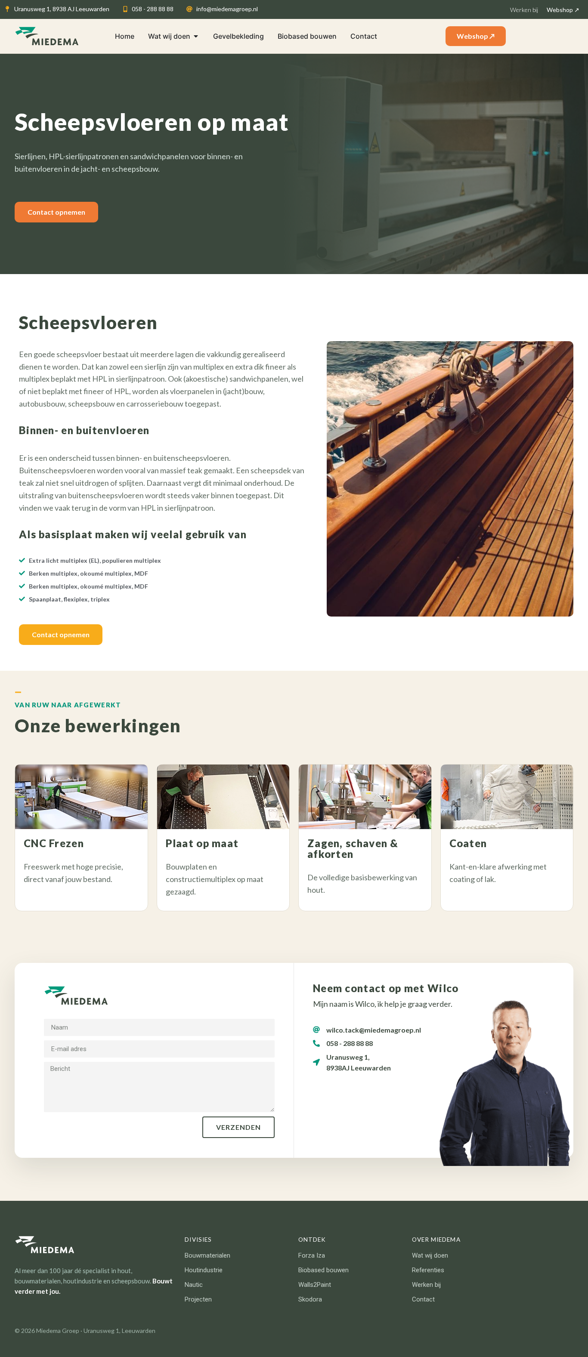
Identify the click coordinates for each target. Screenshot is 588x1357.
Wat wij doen (430, 1255)
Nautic (194, 1285)
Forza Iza (311, 1255)
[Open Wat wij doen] (195, 36)
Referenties (428, 1270)
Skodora (310, 1299)
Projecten (198, 1299)
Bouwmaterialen (207, 1255)
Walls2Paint (314, 1285)
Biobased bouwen (323, 1270)
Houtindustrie (204, 1270)
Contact (423, 1299)
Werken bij (426, 1285)
